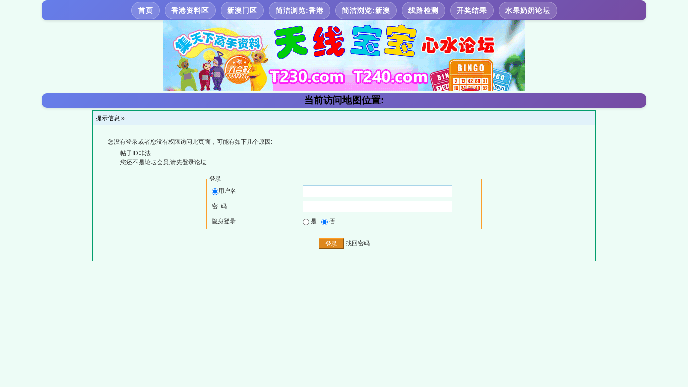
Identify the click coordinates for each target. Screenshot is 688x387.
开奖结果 (472, 10)
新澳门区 (242, 10)
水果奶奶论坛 (528, 10)
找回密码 (358, 243)
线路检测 (423, 10)
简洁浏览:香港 (300, 10)
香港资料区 (190, 10)
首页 (145, 10)
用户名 (227, 191)
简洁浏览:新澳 (366, 10)
